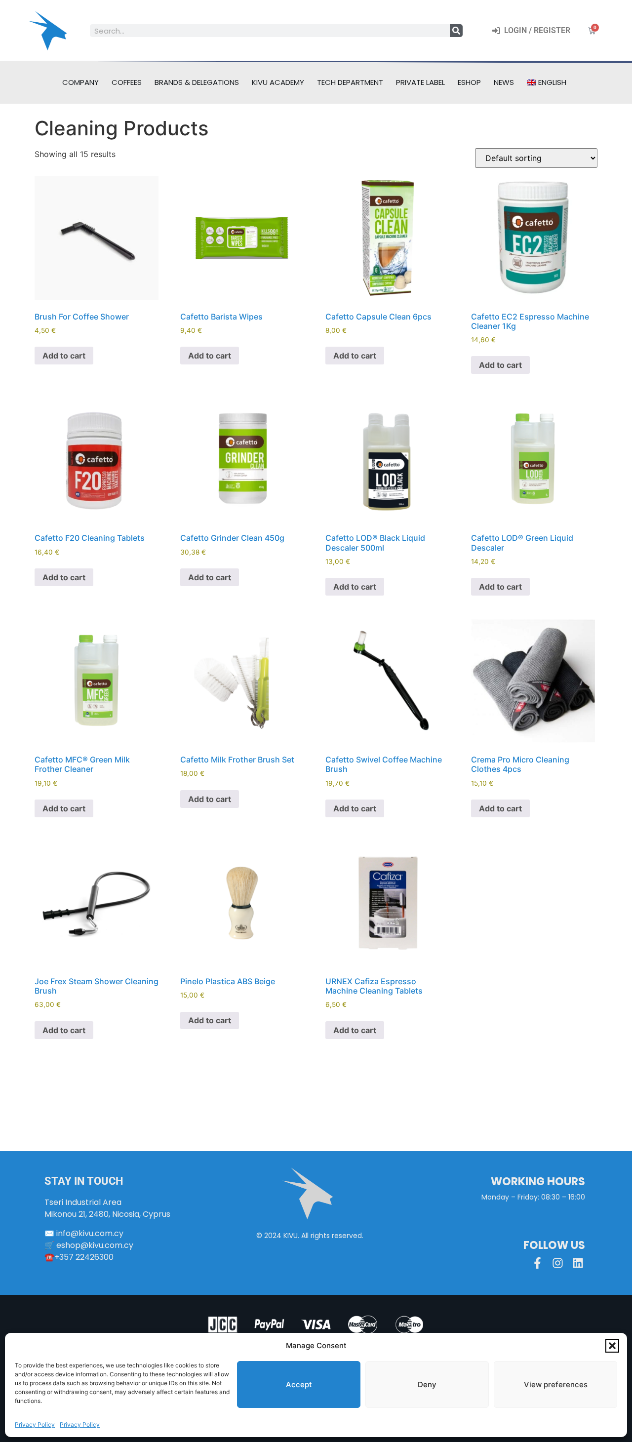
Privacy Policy (35, 1424)
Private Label (420, 82)
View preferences (556, 1384)
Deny (427, 1384)
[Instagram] (557, 1263)
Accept (299, 1384)
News (504, 82)
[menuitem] (546, 82)
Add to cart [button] (63, 355)
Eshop (469, 82)
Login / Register (535, 30)
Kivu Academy (278, 82)
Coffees (127, 82)
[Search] (456, 30)
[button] (612, 1346)
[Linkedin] (578, 1263)
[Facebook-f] (537, 1263)
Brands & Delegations (197, 82)
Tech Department (350, 82)
